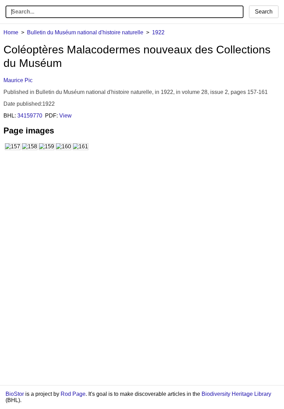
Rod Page (73, 394)
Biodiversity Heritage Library (236, 394)
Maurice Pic (18, 80)
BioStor (15, 394)
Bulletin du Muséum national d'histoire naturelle (85, 32)
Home (10, 32)
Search (264, 12)
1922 (158, 32)
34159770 (29, 116)
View (65, 116)
